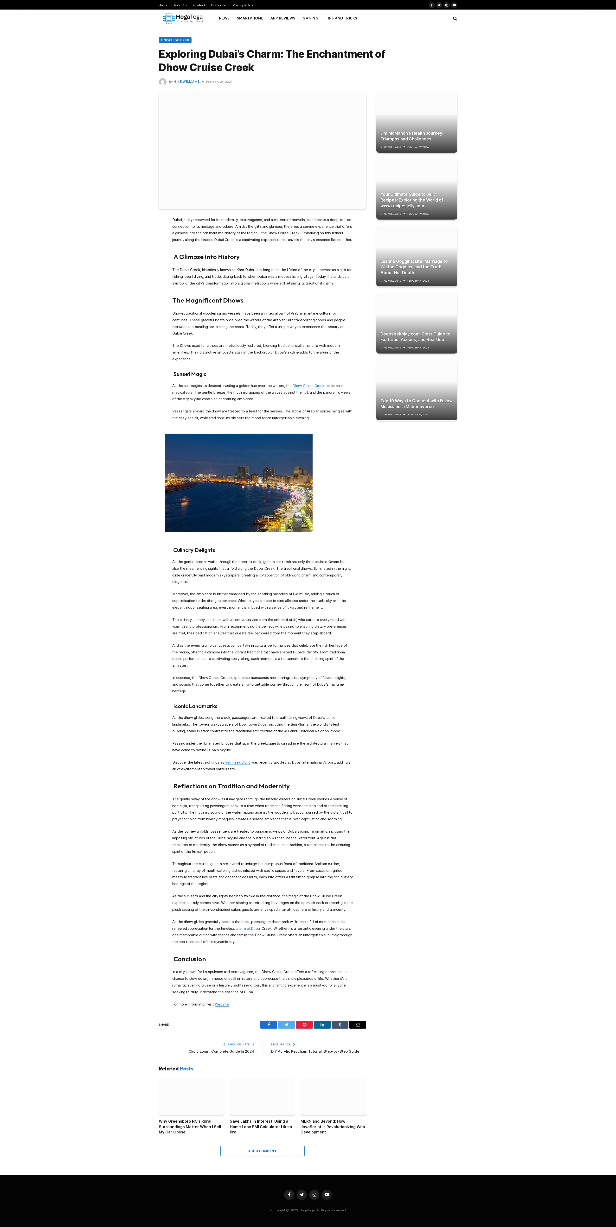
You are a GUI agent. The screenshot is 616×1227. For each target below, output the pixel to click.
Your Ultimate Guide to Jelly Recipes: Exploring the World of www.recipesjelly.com (411, 200)
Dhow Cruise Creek (309, 385)
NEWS (224, 18)
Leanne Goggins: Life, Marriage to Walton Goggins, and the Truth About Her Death (414, 267)
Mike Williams (186, 81)
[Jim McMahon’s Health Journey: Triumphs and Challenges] (416, 122)
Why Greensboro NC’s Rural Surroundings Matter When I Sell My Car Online (190, 1126)
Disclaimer (219, 5)
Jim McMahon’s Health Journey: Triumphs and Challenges (411, 136)
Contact (199, 5)
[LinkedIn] (142, 257)
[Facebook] (142, 232)
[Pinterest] (142, 269)
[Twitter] (142, 244)
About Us (180, 5)
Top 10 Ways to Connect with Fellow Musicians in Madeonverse (416, 403)
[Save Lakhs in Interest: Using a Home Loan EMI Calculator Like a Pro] (262, 1096)
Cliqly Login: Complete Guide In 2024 (221, 1051)
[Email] (142, 281)
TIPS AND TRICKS (341, 18)
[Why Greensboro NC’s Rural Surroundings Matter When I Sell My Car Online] (192, 1096)
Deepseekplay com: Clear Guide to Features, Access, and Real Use (415, 336)
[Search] (454, 18)
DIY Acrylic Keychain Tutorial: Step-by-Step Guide (315, 1051)
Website (222, 1004)
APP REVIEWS (282, 18)
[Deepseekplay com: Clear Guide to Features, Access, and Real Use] (416, 323)
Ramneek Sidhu (237, 762)
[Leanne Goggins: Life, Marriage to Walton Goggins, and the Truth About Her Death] (416, 256)
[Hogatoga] (183, 18)
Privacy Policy (243, 5)
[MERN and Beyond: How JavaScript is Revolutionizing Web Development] (333, 1096)
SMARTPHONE (250, 18)
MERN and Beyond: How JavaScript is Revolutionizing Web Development (333, 1126)
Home (163, 5)
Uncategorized (175, 40)
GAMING (310, 18)
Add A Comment (262, 1151)
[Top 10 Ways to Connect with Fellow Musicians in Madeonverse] (416, 390)
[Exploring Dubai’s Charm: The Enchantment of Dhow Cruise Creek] (262, 150)
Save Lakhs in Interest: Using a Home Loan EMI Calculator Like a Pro (261, 1126)
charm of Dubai (248, 928)
